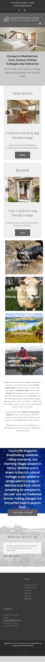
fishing (36, 412)
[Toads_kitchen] (23, 112)
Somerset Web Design (26, 645)
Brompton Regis (23, 390)
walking (25, 412)
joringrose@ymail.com (12, 620)
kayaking (9, 414)
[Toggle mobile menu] (40, 23)
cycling (31, 412)
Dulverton (33, 396)
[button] (7, 112)
